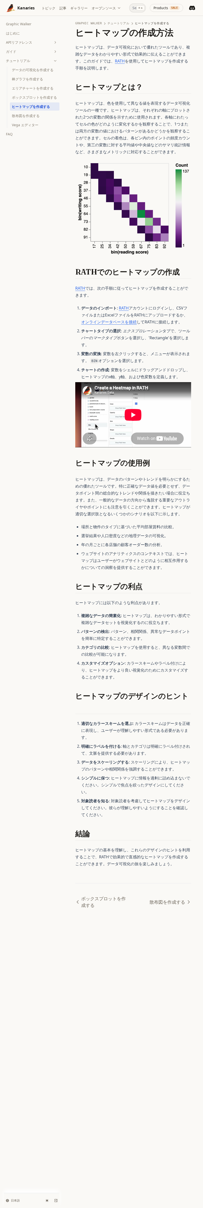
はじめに (13, 33)
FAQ (9, 134)
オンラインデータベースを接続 (109, 322)
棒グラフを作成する (27, 79)
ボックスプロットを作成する (34, 97)
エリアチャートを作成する (32, 88)
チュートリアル (18, 60)
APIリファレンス (19, 42)
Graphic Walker (18, 24)
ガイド (11, 51)
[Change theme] (47, 1200)
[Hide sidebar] (55, 1200)
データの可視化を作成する (32, 69)
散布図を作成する (26, 115)
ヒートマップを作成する (31, 106)
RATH (120, 61)
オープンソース (104, 8)
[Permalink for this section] (147, 87)
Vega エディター (25, 125)
